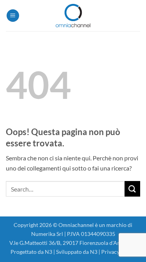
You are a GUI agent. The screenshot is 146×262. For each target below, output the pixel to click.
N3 (48, 251)
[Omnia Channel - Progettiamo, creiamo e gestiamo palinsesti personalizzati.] (73, 15)
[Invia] (132, 188)
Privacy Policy (118, 251)
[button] (13, 15)
